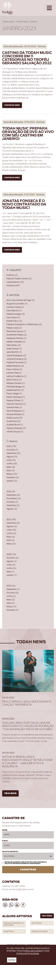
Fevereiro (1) (12, 610)
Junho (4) (11, 533)
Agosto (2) (11, 509)
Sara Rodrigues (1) (15, 411)
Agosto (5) (11, 527)
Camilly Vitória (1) (15, 307)
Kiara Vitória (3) (14, 369)
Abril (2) (10, 540)
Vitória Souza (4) (14, 432)
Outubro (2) (12, 558)
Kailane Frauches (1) (16, 363)
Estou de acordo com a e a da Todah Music (26, 862)
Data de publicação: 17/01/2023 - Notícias (24, 122)
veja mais (10, 793)
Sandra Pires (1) (14, 407)
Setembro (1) (13, 505)
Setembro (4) (13, 523)
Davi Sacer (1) (13, 318)
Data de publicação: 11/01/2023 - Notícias (24, 195)
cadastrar (28, 869)
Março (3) (11, 607)
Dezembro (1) (13, 589)
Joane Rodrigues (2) (16, 356)
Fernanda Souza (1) (16, 331)
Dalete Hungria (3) (15, 314)
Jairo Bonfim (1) (14, 352)
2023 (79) (11, 446)
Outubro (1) (12, 450)
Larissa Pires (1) (14, 373)
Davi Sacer (37, 923)
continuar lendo (12, 105)
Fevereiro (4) (12, 478)
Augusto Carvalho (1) (16, 304)
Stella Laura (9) (14, 418)
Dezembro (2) (13, 495)
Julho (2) (10, 565)
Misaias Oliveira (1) (15, 383)
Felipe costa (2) (14, 328)
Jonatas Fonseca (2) (16, 359)
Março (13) (11, 474)
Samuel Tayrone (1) (16, 404)
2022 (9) (10, 492)
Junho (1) (11, 596)
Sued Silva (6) (13, 421)
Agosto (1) (11, 561)
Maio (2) (10, 600)
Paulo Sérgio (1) (14, 394)
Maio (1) (10, 572)
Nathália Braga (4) (15, 387)
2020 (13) (11, 554)
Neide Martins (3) (15, 390)
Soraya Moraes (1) (15, 414)
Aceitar (11, 960)
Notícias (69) (13, 286)
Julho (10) (11, 530)
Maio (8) (10, 467)
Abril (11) (10, 471)
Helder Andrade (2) (15, 342)
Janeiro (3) (11, 481)
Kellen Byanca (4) (15, 366)
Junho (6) (11, 568)
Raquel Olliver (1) (14, 401)
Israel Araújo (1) (14, 349)
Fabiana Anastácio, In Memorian (14, 924)
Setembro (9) (13, 453)
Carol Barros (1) (14, 311)
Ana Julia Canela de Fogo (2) (20, 300)
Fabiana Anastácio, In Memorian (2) (24, 324)
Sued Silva (9, 931)
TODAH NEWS (22, 22)
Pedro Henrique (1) (15, 397)
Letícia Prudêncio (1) (16, 376)
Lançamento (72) (15, 282)
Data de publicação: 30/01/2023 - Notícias (25, 47)
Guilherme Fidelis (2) (16, 335)
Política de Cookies (35, 862)
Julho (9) (11, 460)
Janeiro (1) (11, 575)
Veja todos (47, 916)
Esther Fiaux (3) (14, 321)
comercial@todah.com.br (21, 889)
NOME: (4, 830)
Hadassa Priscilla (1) (16, 338)
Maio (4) (10, 537)
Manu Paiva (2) (14, 380)
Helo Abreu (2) (13, 345)
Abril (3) (10, 603)
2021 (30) (11, 520)
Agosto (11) (11, 457)
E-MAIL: (5, 841)
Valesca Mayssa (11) (16, 428)
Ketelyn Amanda (40, 931)
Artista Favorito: (10, 851)
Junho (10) (11, 464)
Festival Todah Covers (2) (19, 279)
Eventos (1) (12, 275)
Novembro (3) (13, 499)
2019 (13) (11, 586)
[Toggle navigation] (49, 8)
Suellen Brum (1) (14, 425)
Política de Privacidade (16, 863)
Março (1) (11, 544)
